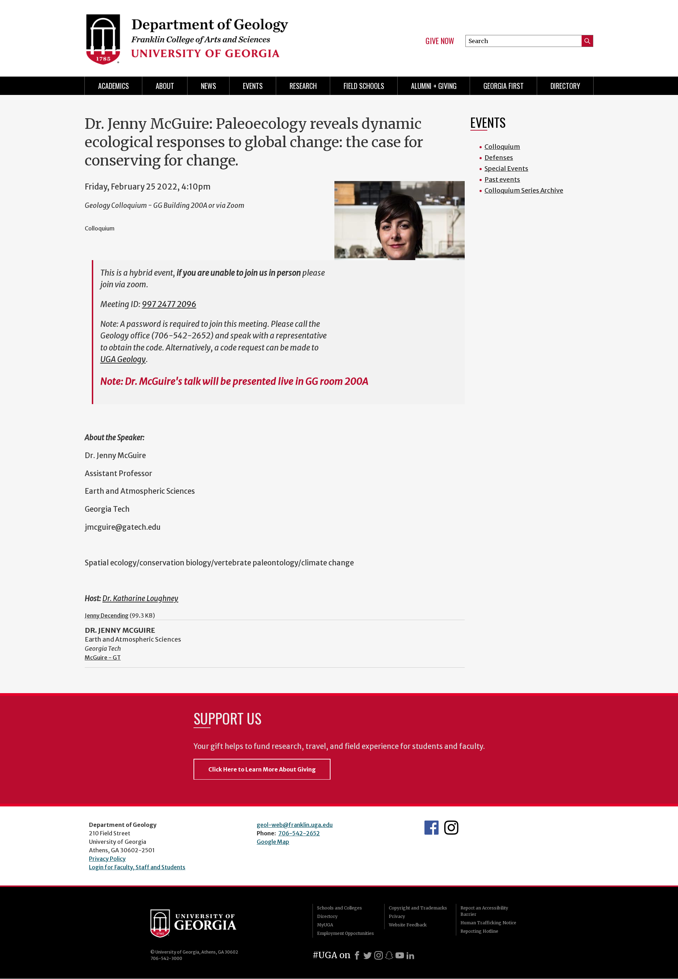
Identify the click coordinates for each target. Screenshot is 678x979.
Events (253, 85)
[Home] (208, 35)
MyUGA (325, 924)
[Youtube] (400, 955)
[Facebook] (357, 955)
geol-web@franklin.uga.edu (295, 824)
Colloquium (502, 147)
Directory (565, 85)
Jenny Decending (107, 615)
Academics (113, 85)
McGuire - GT (103, 657)
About (165, 85)
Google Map (273, 841)
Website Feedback (408, 924)
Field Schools (364, 85)
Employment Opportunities (345, 933)
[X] (367, 955)
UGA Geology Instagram (451, 828)
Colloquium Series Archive (523, 190)
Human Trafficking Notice (488, 922)
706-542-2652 (299, 833)
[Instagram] (378, 955)
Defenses (498, 158)
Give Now (440, 41)
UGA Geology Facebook (431, 828)
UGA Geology (123, 359)
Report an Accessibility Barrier (484, 911)
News (208, 85)
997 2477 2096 (169, 304)
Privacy (397, 916)
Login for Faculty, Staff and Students (137, 867)
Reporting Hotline (479, 931)
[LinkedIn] (410, 955)
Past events (502, 179)
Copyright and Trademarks (418, 908)
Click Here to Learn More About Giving (262, 769)
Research (303, 85)
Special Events (506, 168)
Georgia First (503, 85)
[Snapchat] (389, 955)
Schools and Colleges (339, 908)
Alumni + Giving (434, 85)
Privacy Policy (107, 858)
